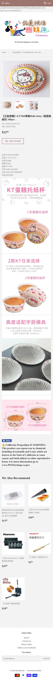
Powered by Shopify (34, 671)
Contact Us (26, 641)
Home (4, 52)
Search (26, 638)
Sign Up (46, 659)
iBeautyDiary (20, 671)
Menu (7, 3)
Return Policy (26, 644)
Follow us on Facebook (26, 648)
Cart (49, 3)
